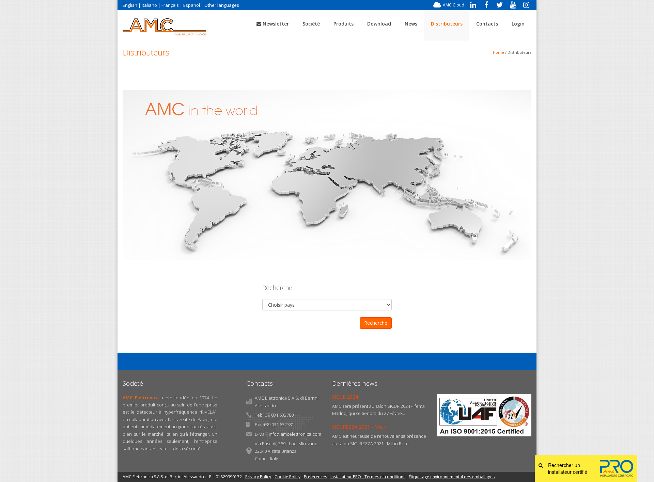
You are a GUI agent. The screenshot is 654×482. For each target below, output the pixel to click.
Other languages (221, 5)
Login (518, 23)
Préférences (315, 477)
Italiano (149, 5)
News (411, 23)
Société (311, 23)
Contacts (487, 23)
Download (379, 23)
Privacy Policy (258, 477)
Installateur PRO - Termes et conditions (367, 477)
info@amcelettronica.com (295, 434)
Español (191, 5)
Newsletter (275, 23)
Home (498, 52)
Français (170, 5)
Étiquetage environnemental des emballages (452, 477)
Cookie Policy (287, 477)
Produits (343, 23)
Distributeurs (447, 23)
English (130, 5)
